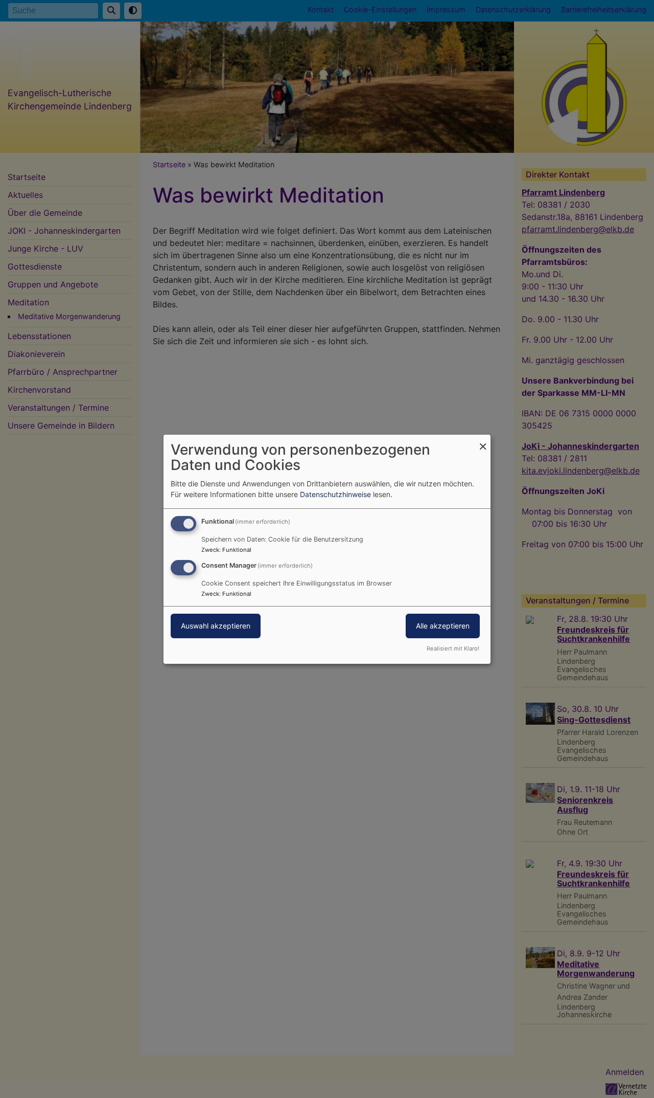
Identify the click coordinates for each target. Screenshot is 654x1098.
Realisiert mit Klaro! (453, 648)
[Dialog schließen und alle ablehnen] (483, 440)
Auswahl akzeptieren (215, 625)
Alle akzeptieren (443, 625)
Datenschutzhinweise (335, 494)
